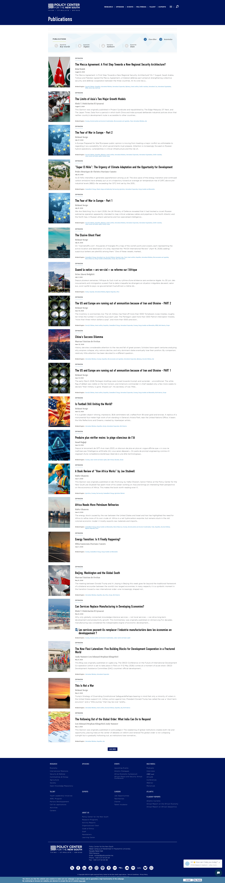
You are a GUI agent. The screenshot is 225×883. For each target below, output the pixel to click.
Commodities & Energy (90, 189)
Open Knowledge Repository (61, 786)
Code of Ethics (88, 828)
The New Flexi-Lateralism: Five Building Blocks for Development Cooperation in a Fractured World (125, 650)
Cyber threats (110, 459)
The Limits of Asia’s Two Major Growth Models (100, 99)
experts (162, 7)
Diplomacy (127, 86)
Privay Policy (144, 874)
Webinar (150, 783)
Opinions (120, 7)
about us (85, 813)
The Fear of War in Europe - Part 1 (94, 200)
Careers (53, 810)
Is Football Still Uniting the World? (93, 404)
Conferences (152, 780)
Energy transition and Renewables (146, 189)
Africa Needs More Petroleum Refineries (97, 504)
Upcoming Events (121, 768)
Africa (117, 291)
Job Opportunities (121, 795)
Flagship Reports (153, 797)
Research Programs (90, 819)
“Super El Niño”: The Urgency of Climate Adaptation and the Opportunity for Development (123, 167)
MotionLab (151, 786)
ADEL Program (56, 798)
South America (121, 258)
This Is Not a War (84, 685)
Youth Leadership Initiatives (61, 795)
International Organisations (164, 86)
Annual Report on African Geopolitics (162, 806)
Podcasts (150, 768)
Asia (146, 121)
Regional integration (111, 291)
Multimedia (141, 7)
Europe (108, 156)
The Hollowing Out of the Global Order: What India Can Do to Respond (113, 719)
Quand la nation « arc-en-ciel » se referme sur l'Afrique (106, 269)
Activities (54, 807)
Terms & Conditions (133, 874)
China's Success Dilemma (89, 337)
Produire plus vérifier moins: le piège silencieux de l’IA (105, 437)
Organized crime (119, 257)
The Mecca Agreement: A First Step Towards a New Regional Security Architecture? (120, 64)
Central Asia (91, 88)
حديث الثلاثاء (150, 774)
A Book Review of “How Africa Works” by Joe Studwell (105, 471)
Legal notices (122, 874)
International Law (153, 86)
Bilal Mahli (80, 69)
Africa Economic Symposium (125, 774)
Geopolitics (97, 86)
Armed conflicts (134, 86)
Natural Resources (89, 258)
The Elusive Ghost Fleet (88, 235)
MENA (86, 88)
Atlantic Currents (153, 801)
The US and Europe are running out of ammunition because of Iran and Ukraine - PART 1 (123, 370)
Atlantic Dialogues (121, 771)
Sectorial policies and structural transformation (101, 121)
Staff (84, 831)
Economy (87, 121)
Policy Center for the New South (95, 816)
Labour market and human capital (93, 156)
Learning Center (88, 837)
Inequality (91, 291)
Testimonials (119, 798)
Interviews (151, 771)
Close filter (152, 39)
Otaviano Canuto (108, 171)
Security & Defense (89, 86)
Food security (115, 189)
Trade (131, 121)
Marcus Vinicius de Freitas (87, 341)
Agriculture (122, 189)
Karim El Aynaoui (96, 103)
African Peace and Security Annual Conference (128, 777)
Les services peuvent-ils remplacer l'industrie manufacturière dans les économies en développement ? (125, 631)
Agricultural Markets (119, 493)
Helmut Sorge (81, 137)
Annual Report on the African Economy (162, 804)
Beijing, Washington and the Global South (97, 573)
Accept (188, 880)
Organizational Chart (90, 825)
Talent (152, 7)
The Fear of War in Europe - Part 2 (94, 132)
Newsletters (87, 834)
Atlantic (150, 792)
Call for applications (58, 804)
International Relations (106, 86)
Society (104, 156)
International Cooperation (118, 86)
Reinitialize (168, 39)
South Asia (97, 88)
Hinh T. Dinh (81, 103)
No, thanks (197, 880)
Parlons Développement (59, 801)
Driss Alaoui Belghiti (84, 274)
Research (108, 7)
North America (162, 325)
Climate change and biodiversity (104, 189)
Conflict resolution (143, 86)
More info (82, 881)
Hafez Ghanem (82, 475)
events (130, 7)
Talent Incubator (121, 804)
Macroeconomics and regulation (121, 121)
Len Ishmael (94, 656)
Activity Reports (89, 822)
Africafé (150, 777)
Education (116, 459)
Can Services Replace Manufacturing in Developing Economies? (109, 606)
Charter (117, 801)
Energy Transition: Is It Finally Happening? (97, 539)
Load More (112, 749)
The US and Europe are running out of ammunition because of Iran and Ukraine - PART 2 (123, 303)
